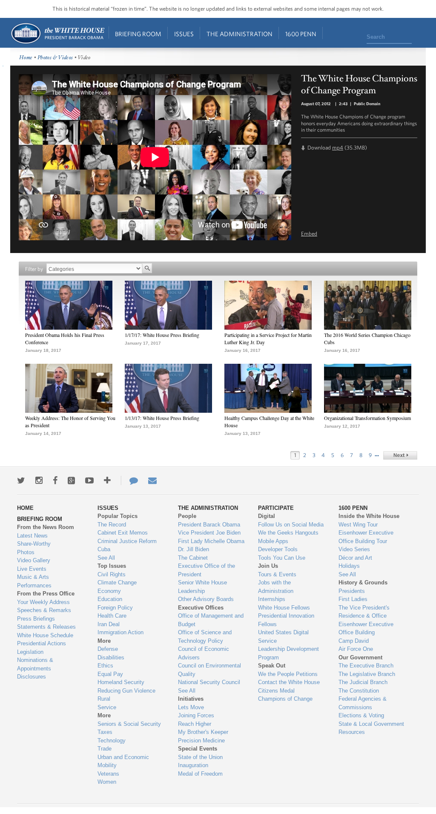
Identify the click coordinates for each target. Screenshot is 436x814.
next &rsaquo (400, 455)
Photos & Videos (55, 57)
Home (57, 33)
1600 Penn (300, 33)
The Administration (239, 33)
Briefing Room (138, 33)
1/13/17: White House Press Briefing (162, 417)
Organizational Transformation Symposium (367, 417)
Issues (184, 33)
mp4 (337, 147)
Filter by (34, 269)
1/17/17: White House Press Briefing (162, 334)
